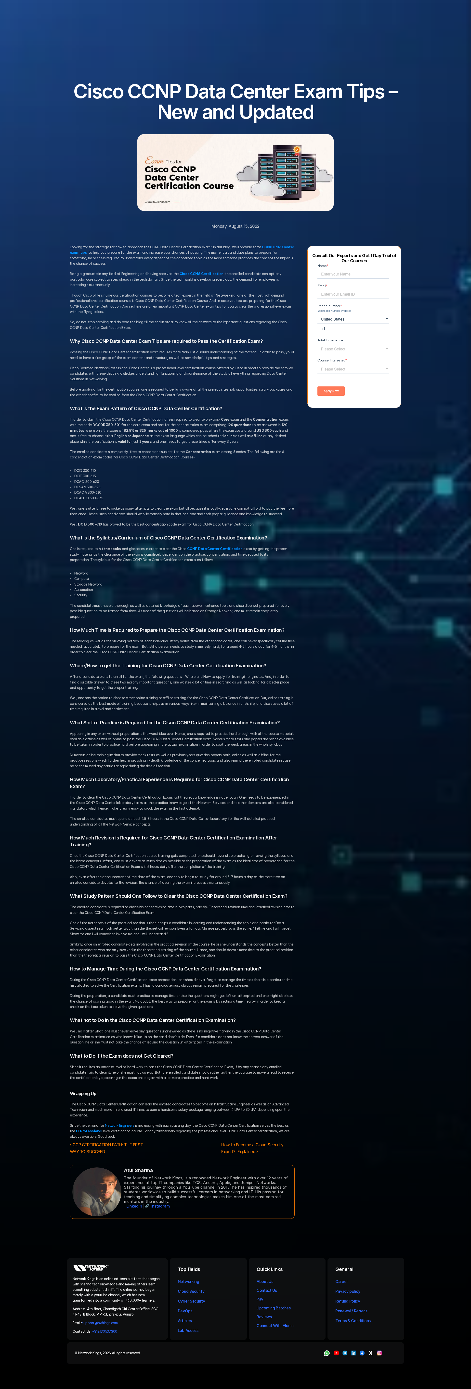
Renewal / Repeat (351, 1310)
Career (341, 1281)
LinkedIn (134, 1206)
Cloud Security (191, 1291)
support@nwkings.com (100, 1323)
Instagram (160, 1206)
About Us (265, 1281)
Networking (188, 1281)
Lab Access (188, 1330)
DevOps (185, 1310)
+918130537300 (105, 1331)
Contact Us (267, 1290)
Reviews (264, 1316)
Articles (185, 1320)
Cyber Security (191, 1301)
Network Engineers (119, 1125)
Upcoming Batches (274, 1307)
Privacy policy (347, 1291)
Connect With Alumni (276, 1325)
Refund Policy (347, 1301)
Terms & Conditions (353, 1320)
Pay (260, 1299)
